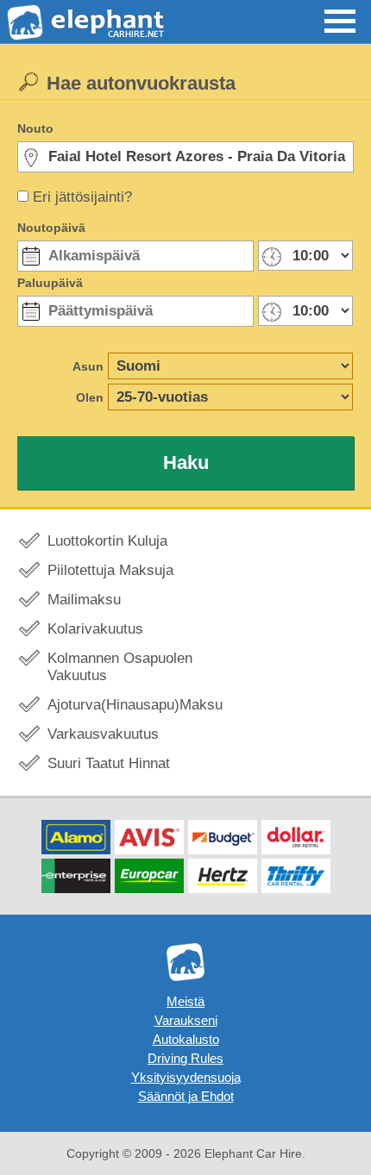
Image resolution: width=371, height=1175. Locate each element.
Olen (90, 397)
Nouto (35, 128)
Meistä (185, 1001)
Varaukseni (185, 1020)
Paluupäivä (50, 283)
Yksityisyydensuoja (186, 1077)
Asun (88, 366)
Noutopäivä (51, 227)
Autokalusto (186, 1039)
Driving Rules (185, 1058)
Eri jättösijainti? (82, 197)
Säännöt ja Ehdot (186, 1096)
